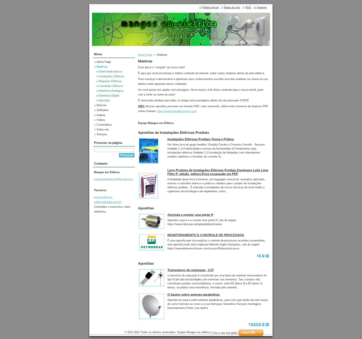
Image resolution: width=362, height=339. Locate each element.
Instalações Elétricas (111, 76)
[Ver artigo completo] (148, 163)
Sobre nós (103, 129)
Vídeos (101, 119)
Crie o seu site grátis (225, 332)
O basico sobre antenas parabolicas (193, 294)
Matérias (102, 66)
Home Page (145, 54)
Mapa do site (232, 7)
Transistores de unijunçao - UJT (190, 270)
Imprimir (262, 7)
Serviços (102, 134)
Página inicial (210, 7)
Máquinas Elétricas (110, 81)
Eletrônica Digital (109, 95)
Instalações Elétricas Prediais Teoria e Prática (200, 139)
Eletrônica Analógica (111, 90)
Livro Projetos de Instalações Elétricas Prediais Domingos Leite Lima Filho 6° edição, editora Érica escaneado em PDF (217, 172)
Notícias (102, 105)
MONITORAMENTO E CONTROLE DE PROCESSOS (205, 235)
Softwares (103, 110)
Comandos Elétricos (111, 86)
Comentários (104, 124)
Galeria (101, 115)
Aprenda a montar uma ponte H (190, 215)
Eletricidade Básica (110, 71)
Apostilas (104, 100)
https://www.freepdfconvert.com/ (177, 111)
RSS (248, 7)
